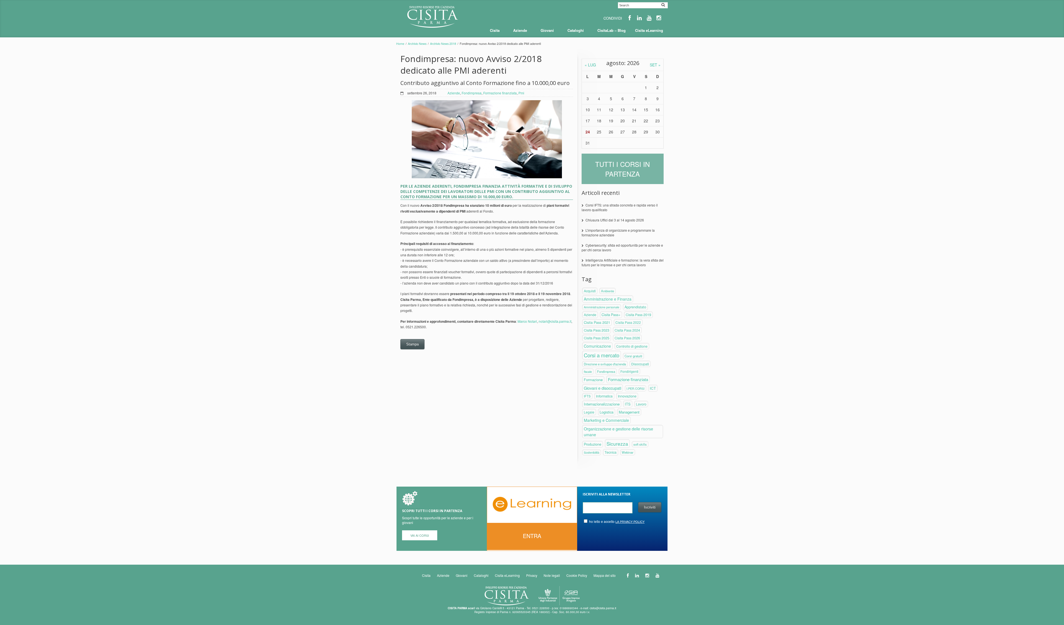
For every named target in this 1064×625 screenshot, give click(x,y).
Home (400, 44)
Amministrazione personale (601, 307)
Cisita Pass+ (611, 314)
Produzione (592, 444)
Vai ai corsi (419, 535)
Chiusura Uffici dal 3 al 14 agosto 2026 (614, 220)
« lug (590, 65)
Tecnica (611, 452)
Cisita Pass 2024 (627, 330)
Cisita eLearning (507, 575)
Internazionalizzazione (602, 404)
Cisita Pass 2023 (596, 330)
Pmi (521, 93)
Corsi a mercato (601, 355)
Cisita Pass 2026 (627, 337)
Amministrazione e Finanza (607, 299)
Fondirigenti (629, 371)
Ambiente (607, 291)
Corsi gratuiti (633, 356)
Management (629, 412)
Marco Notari (527, 321)
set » (655, 65)
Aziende (453, 93)
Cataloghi (481, 575)
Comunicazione (597, 346)
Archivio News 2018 (443, 44)
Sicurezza (617, 443)
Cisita (426, 575)
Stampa (412, 344)
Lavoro (641, 404)
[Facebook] (629, 17)
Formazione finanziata (500, 93)
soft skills (640, 444)
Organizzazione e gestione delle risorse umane (618, 431)
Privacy (531, 575)
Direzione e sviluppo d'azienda (605, 364)
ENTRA (532, 536)
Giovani (461, 575)
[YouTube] (649, 17)
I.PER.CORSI (635, 388)
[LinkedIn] (639, 17)
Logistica (606, 412)
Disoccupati (640, 363)
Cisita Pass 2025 (596, 337)
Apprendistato (635, 306)
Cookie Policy (576, 575)
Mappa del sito (605, 575)
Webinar (627, 452)
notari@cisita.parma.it (555, 321)
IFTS (587, 396)
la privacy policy (629, 521)
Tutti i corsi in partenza (622, 169)
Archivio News (417, 44)
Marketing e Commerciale (606, 420)
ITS (628, 404)
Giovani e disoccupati (602, 388)
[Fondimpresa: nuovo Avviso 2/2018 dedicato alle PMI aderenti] (487, 139)
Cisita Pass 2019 (638, 314)
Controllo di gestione (632, 346)
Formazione (593, 379)
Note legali (552, 575)
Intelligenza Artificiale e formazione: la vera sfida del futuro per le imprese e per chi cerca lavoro (623, 262)
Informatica (604, 396)
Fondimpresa (472, 93)
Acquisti (590, 290)
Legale (589, 412)
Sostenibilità (591, 452)
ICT (653, 388)
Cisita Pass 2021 (597, 322)
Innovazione (627, 396)
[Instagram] (658, 17)
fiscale (588, 371)
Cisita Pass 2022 (628, 322)
